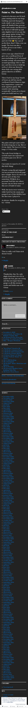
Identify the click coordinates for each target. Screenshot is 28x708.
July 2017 (6, 525)
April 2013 (6, 611)
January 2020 (7, 475)
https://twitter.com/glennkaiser (13, 376)
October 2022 (7, 420)
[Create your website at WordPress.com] (14, 1)
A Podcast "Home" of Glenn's (12, 355)
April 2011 (6, 651)
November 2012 (8, 619)
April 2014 (6, 591)
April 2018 (6, 510)
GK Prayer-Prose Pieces (11, 372)
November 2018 (8, 498)
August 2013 (7, 604)
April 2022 (6, 430)
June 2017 (6, 527)
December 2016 (8, 537)
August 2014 (7, 584)
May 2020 (6, 468)
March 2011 (7, 652)
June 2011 (6, 647)
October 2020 (7, 460)
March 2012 (7, 632)
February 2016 (8, 554)
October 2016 (7, 540)
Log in (5, 696)
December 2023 (8, 396)
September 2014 (8, 582)
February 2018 (8, 513)
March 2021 (7, 452)
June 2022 (6, 426)
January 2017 (7, 535)
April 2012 (6, 631)
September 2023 (8, 401)
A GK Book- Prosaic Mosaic (12, 353)
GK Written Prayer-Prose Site (13, 337)
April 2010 (6, 671)
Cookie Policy (9, 702)
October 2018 (7, 500)
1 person (11, 291)
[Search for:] (14, 324)
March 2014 (7, 592)
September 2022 (8, 421)
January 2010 (7, 674)
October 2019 (7, 480)
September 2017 (8, 522)
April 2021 (6, 450)
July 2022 (6, 425)
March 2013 (7, 612)
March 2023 (7, 411)
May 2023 (6, 408)
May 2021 (6, 448)
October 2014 (7, 580)
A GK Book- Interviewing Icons (13, 352)
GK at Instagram (8, 362)
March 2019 (7, 492)
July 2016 (6, 545)
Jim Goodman (10, 245)
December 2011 (8, 637)
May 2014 (6, 589)
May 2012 (6, 629)
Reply (5, 260)
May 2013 (6, 609)
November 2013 (8, 599)
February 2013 (8, 614)
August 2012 (7, 624)
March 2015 (7, 572)
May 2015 (6, 569)
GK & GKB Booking (9, 360)
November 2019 (8, 478)
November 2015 (8, 559)
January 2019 (7, 495)
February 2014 (8, 594)
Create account (8, 695)
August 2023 (7, 403)
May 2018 (6, 508)
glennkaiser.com (9, 8)
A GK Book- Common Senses (12, 350)
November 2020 (8, 458)
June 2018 (6, 507)
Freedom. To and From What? (13, 339)
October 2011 (7, 641)
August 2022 (7, 423)
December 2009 (8, 676)
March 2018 (7, 512)
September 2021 (8, 442)
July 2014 (6, 586)
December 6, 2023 (9, 332)
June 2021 (6, 447)
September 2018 (8, 502)
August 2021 (7, 443)
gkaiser (4, 225)
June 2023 (6, 406)
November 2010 (8, 659)
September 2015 (8, 562)
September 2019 (8, 482)
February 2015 (7, 574)
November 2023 (8, 398)
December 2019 (8, 477)
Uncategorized (8, 687)
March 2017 (7, 532)
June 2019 (6, 487)
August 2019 (7, 483)
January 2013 (7, 616)
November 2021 (8, 438)
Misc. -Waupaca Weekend (11, 340)
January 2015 (7, 575)
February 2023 (8, 413)
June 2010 (6, 668)
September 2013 (8, 602)
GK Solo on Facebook (8, 383)
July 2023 (6, 405)
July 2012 (6, 626)
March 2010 (7, 673)
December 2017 (8, 517)
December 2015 (8, 557)
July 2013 (6, 606)
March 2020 (7, 472)
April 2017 (6, 530)
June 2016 (6, 547)
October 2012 (7, 621)
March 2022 (7, 431)
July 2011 (6, 646)
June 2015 (6, 567)
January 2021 (7, 455)
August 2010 (7, 664)
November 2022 (8, 418)
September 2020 (8, 462)
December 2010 (8, 657)
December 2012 (8, 617)
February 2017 (7, 534)
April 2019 (6, 490)
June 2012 (6, 627)
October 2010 (7, 661)
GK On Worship (8, 367)
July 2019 (6, 485)
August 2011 (7, 644)
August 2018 (7, 503)
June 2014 (6, 587)
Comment (20, 316)
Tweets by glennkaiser (9, 379)
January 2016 (7, 555)
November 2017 (8, 519)
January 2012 (7, 636)
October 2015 (7, 560)
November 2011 (8, 639)
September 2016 (8, 542)
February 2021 (8, 453)
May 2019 (6, 488)
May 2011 (6, 649)
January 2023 (7, 415)
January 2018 (7, 515)
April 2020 (6, 470)
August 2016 (7, 544)
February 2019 (8, 493)
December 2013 (8, 597)
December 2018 (8, 497)
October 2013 (7, 601)
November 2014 (8, 579)
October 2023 (7, 400)
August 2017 (7, 524)
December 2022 (8, 416)
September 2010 (8, 662)
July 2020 (6, 465)
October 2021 (7, 440)
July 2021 (6, 445)
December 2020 (8, 457)
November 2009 (8, 678)
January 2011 (7, 656)
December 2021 (8, 437)
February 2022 (8, 433)
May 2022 (6, 428)
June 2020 (6, 467)
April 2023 (6, 410)
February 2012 (8, 634)
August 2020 (7, 463)
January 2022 (7, 435)
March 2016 (7, 552)
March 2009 (7, 679)
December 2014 (8, 577)
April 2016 (6, 550)
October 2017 (7, 520)
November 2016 (8, 539)
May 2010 (6, 669)
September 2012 (8, 622)
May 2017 (6, 529)
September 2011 (8, 642)
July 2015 (6, 565)
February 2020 (8, 473)
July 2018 (6, 505)
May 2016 (6, 549)
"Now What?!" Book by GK (11, 348)
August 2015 (7, 564)
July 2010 (6, 666)
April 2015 (6, 570)
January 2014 (7, 596)
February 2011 (7, 654)
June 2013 (6, 607)
